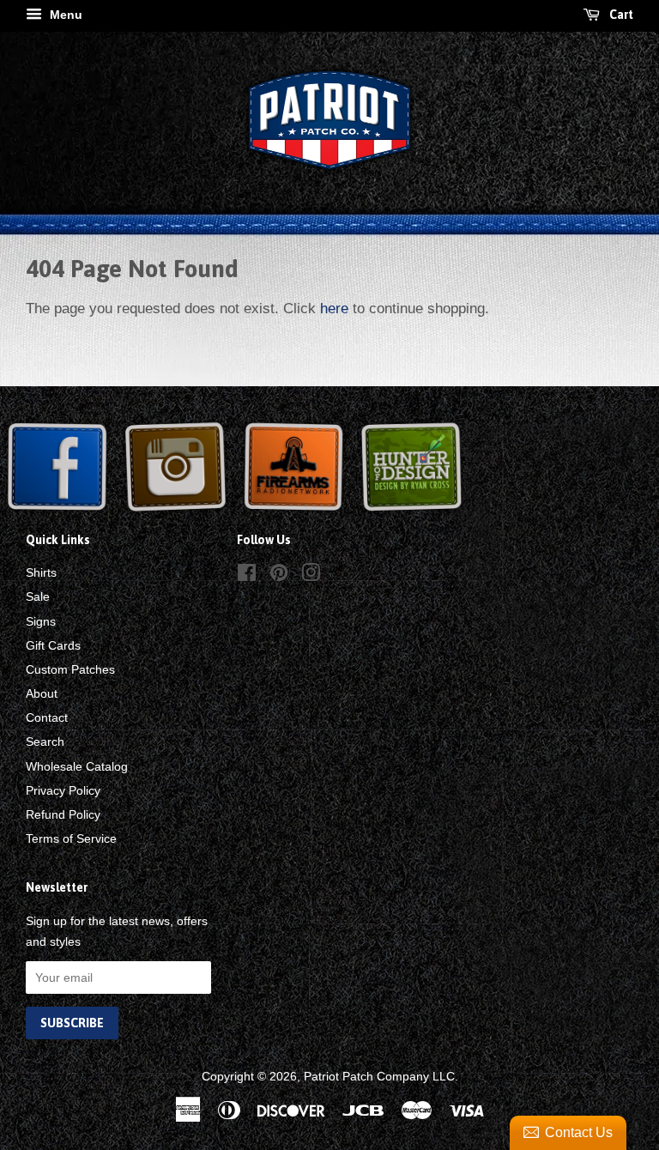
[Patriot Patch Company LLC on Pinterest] (278, 576)
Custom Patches (70, 669)
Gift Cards (53, 645)
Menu (64, 14)
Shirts (41, 572)
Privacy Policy (63, 790)
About (41, 693)
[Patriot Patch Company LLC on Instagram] (310, 576)
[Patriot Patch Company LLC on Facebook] (247, 576)
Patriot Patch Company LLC (379, 1076)
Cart (620, 14)
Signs (41, 621)
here (334, 308)
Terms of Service (71, 838)
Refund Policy (63, 814)
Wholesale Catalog (77, 766)
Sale (38, 596)
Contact (47, 717)
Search (45, 741)
